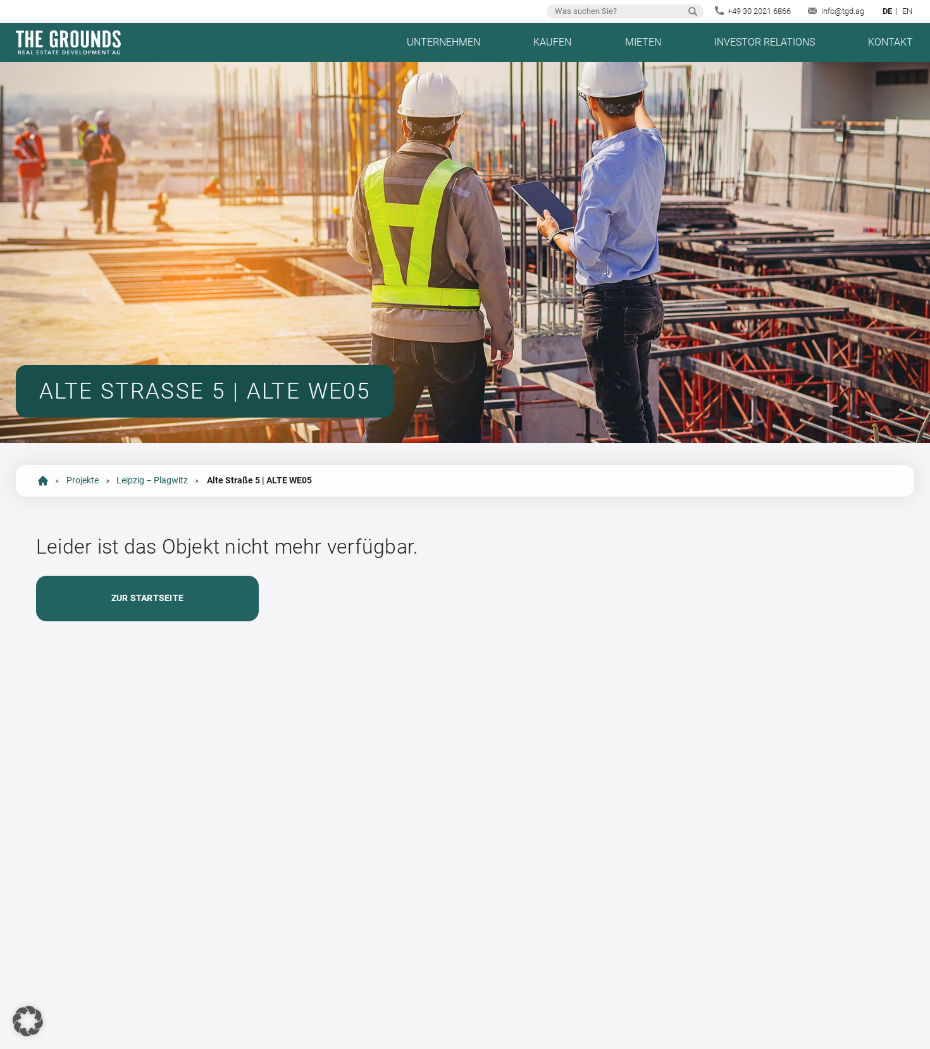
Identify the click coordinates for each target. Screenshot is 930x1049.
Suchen (692, 11)
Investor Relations (764, 42)
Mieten (643, 42)
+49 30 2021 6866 (759, 11)
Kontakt (890, 42)
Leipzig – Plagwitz (152, 480)
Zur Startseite (147, 598)
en (907, 11)
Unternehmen (443, 42)
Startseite (43, 481)
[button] (28, 1021)
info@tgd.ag (842, 11)
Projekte (82, 480)
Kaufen (552, 42)
